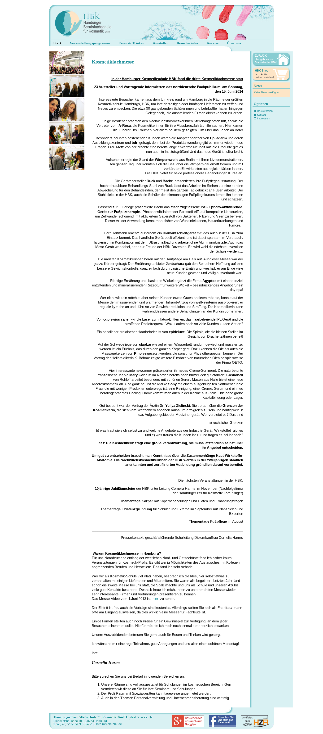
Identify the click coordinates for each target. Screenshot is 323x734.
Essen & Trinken (131, 43)
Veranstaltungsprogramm (90, 43)
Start (57, 43)
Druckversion (265, 110)
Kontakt (261, 114)
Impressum (263, 118)
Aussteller (160, 43)
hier (155, 599)
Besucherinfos (187, 43)
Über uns (234, 43)
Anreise (212, 43)
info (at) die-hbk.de (109, 724)
